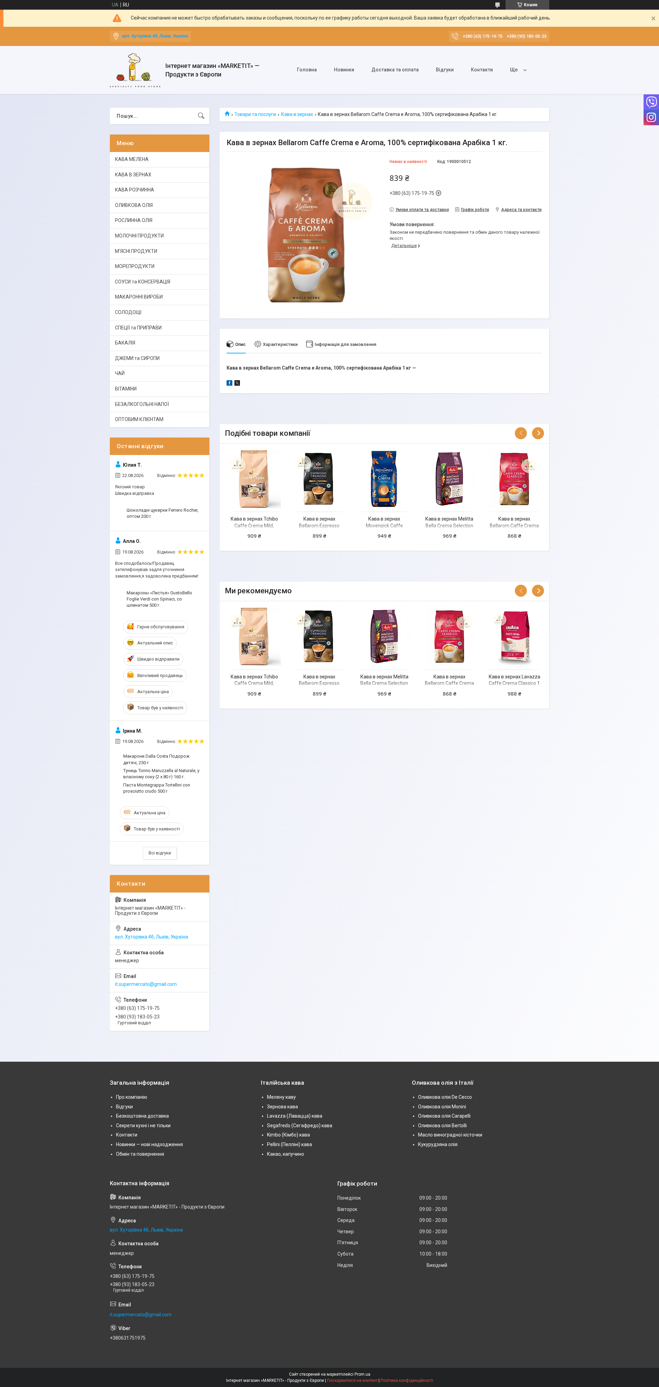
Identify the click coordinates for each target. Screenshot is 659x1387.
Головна (307, 69)
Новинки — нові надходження (149, 1144)
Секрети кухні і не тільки (143, 1125)
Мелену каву (281, 1097)
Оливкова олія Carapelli (444, 1116)
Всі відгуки (160, 852)
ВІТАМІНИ (126, 389)
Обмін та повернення (140, 1154)
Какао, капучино (285, 1154)
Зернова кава (282, 1106)
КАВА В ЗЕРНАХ (133, 174)
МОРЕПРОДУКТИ (134, 266)
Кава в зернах (297, 114)
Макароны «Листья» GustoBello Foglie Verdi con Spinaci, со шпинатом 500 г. (159, 599)
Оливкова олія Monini (442, 1106)
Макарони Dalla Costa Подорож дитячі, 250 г (156, 759)
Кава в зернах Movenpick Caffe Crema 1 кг (384, 525)
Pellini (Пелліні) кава (289, 1144)
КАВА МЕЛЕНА (132, 159)
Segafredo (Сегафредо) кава (299, 1125)
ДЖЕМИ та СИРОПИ (137, 358)
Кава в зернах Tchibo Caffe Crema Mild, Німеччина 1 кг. (254, 525)
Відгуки (445, 69)
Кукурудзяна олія (438, 1144)
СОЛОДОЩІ (128, 312)
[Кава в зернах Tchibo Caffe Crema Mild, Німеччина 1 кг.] (254, 479)
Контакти (482, 69)
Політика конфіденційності (407, 1380)
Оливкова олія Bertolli (442, 1125)
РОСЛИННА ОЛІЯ (133, 220)
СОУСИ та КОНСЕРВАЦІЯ (142, 281)
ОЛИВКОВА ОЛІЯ (134, 205)
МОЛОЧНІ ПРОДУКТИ (139, 235)
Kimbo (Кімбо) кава (288, 1135)
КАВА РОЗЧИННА (134, 190)
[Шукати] (201, 116)
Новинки (344, 69)
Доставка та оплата (395, 69)
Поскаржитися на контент (352, 1380)
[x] (237, 384)
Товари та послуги (255, 114)
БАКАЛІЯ (125, 343)
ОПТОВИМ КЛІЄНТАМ (139, 419)
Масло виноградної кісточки (450, 1135)
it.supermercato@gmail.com (146, 984)
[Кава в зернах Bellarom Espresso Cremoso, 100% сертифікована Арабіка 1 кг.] (319, 479)
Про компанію (131, 1097)
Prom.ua (362, 1374)
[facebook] (229, 384)
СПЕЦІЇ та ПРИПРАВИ (138, 327)
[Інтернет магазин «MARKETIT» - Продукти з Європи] (135, 70)
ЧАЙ (120, 373)
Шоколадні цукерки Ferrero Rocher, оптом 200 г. (162, 513)
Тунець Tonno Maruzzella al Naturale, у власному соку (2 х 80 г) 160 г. (161, 773)
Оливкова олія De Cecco (445, 1097)
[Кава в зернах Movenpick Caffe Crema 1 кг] (384, 479)
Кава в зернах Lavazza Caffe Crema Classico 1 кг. (514, 683)
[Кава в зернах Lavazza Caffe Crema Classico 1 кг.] (514, 636)
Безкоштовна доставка (142, 1116)
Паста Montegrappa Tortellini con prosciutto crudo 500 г (156, 788)
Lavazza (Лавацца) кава (294, 1116)
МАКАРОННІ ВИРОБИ (139, 297)
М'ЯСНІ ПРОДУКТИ (136, 251)
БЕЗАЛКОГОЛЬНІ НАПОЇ (142, 404)
